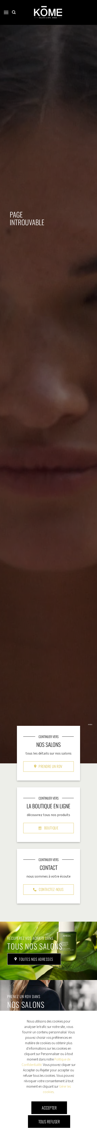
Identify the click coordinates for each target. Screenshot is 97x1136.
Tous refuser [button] (49, 1121)
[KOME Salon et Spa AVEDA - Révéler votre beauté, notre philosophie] (48, 12)
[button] (6, 12)
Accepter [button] (49, 1108)
